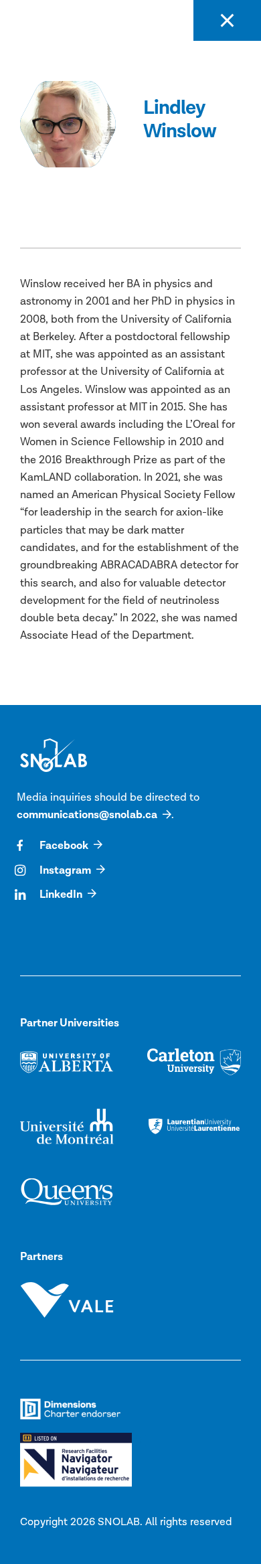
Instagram (65, 870)
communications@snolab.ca (87, 815)
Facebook (63, 845)
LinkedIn (60, 894)
